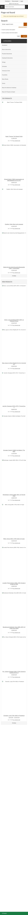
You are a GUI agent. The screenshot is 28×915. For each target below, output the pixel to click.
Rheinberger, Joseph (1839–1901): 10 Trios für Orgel (14, 495)
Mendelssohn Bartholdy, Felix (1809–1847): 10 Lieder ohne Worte (14, 628)
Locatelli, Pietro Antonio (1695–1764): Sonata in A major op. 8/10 (14, 583)
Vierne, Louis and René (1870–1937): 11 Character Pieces (14, 320)
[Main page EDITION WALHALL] (14, 3)
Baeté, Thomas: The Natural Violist (14, 136)
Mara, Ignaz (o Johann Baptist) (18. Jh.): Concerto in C (14, 363)
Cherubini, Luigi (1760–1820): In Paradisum (14, 715)
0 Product (4, 913)
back (18, 36)
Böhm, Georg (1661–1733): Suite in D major (14, 538)
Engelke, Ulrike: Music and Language (14, 224)
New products (7, 281)
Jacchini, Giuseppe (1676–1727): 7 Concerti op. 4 (14, 407)
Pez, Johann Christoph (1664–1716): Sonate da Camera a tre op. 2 (14, 672)
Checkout (7, 1)
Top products (7, 98)
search (24, 36)
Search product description (8, 29)
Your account (15, 1)
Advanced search (22, 27)
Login (21, 1)
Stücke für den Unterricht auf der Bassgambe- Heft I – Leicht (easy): (14, 268)
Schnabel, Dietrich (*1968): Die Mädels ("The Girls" (14, 451)
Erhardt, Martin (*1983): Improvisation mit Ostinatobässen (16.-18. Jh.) (14, 180)
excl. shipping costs (16, 140)
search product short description (10, 32)
